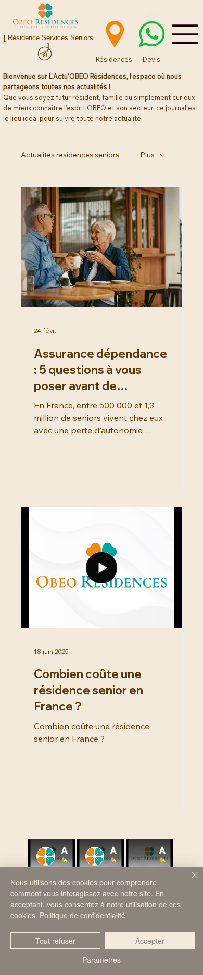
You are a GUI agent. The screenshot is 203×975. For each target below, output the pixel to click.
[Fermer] (188, 881)
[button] (175, 428)
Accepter (149, 940)
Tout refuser (55, 940)
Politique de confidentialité (82, 915)
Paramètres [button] (101, 960)
